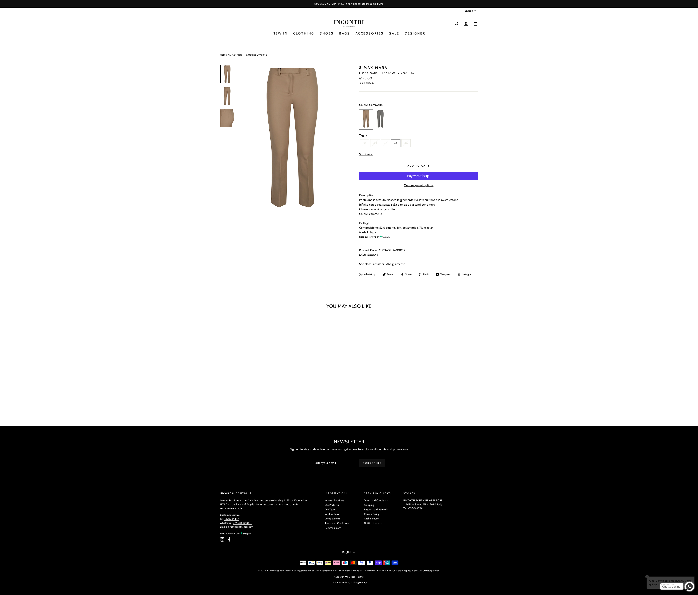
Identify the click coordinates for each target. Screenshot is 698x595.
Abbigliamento (395, 264)
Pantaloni (378, 264)
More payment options (419, 185)
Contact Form (332, 518)
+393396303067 (242, 522)
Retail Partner (357, 576)
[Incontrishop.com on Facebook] (229, 539)
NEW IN (280, 33)
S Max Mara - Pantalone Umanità (248, 54)
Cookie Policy (371, 518)
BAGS (344, 33)
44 (395, 143)
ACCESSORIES (370, 33)
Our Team (330, 509)
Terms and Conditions (337, 523)
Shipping (369, 504)
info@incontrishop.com (240, 526)
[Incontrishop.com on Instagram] (222, 539)
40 (375, 143)
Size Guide (366, 154)
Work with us (332, 514)
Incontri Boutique (334, 500)
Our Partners (332, 504)
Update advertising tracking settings (349, 582)
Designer (415, 33)
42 (385, 143)
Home (223, 54)
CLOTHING (303, 33)
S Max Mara (373, 67)
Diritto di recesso (373, 523)
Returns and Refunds (376, 509)
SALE (394, 33)
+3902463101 (231, 518)
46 (406, 143)
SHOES (327, 33)
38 (364, 143)
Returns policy (333, 527)
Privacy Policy (372, 514)
